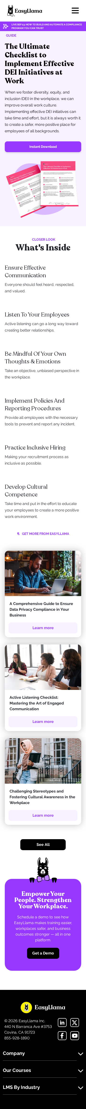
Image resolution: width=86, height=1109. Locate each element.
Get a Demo (43, 953)
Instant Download (43, 147)
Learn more (43, 628)
